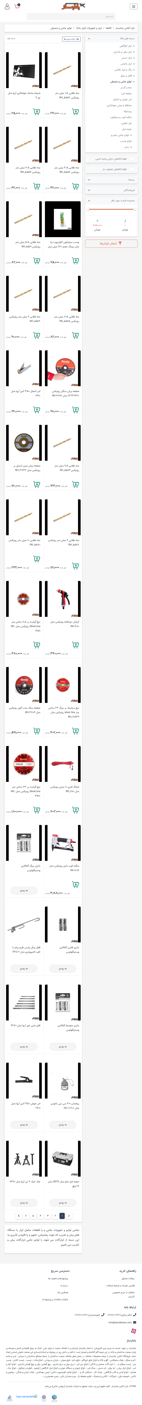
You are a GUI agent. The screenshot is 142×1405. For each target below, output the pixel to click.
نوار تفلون (126, 123)
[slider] (134, 209)
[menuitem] (19, 1216)
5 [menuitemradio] (33, 1216)
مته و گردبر (126, 88)
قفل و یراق (126, 76)
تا (97, 221)
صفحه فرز (126, 94)
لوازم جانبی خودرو (120, 135)
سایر (126, 147)
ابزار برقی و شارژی (123, 52)
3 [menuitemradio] (48, 1216)
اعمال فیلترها (109, 243)
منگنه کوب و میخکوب (121, 117)
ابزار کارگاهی (126, 46)
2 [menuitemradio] (55, 1216)
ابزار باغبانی (126, 64)
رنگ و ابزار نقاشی (123, 70)
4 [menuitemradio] (40, 1216)
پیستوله (128, 111)
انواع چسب (126, 141)
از (125, 221)
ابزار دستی (126, 58)
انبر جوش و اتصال (122, 99)
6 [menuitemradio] (26, 1216)
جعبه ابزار (127, 129)
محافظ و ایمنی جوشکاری (119, 105)
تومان (125, 230)
